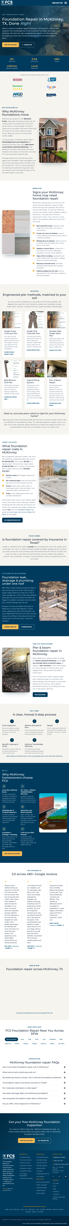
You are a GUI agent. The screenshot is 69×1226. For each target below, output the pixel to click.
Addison (34, 1211)
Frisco (22, 1209)
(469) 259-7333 (57, 3)
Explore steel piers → (56, 350)
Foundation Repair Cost (25, 510)
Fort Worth (40, 1211)
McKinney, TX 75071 (59, 1157)
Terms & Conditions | (36, 1223)
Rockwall (55, 1209)
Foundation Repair (12, 14)
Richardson (32, 1209)
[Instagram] (59, 1176)
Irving (37, 1209)
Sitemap (65, 1223)
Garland (61, 1209)
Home (3, 14)
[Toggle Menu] (65, 3)
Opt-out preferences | (56, 1223)
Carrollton (43, 1209)
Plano (11, 1209)
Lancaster (28, 1211)
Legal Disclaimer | (46, 1223)
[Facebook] (53, 1176)
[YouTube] (65, 1176)
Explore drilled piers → (34, 350)
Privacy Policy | (26, 1223)
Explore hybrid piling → (34, 403)
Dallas (6, 1209)
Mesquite (49, 1209)
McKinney (16, 1209)
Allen (26, 1209)
